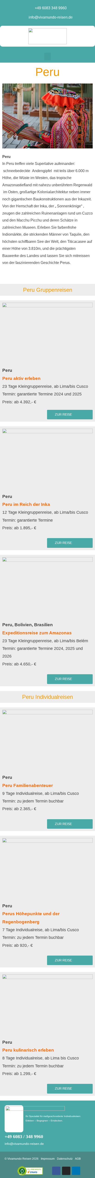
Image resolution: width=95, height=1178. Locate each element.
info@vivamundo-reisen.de (24, 1144)
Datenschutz (65, 1158)
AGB (78, 1158)
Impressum (48, 1158)
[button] (47, 56)
